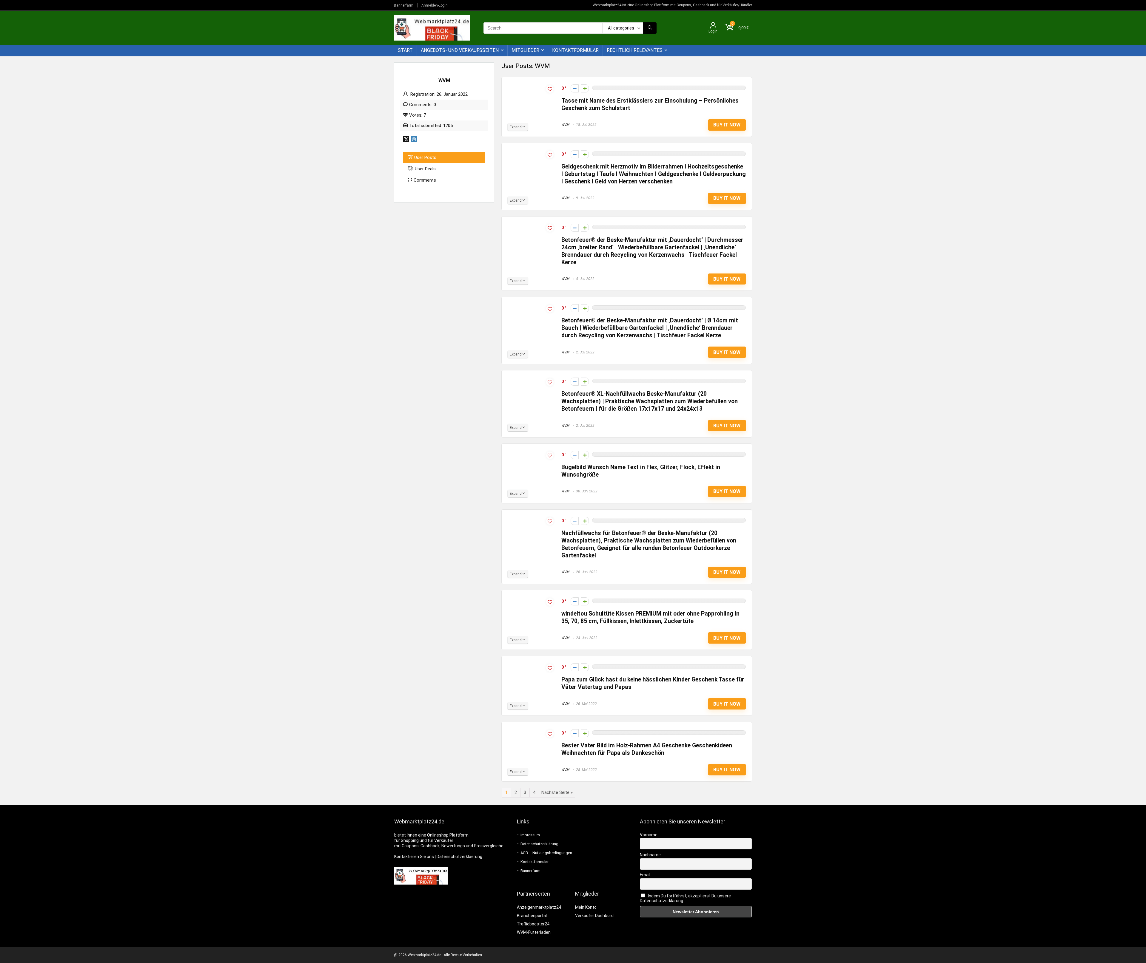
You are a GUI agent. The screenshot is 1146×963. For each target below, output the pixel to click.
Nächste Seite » (557, 792)
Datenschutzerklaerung (459, 856)
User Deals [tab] (425, 168)
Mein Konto (586, 907)
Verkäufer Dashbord (594, 915)
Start (405, 50)
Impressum (530, 835)
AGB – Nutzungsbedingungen (546, 853)
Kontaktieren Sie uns (414, 856)
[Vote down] (575, 88)
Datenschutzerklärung (539, 844)
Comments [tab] (425, 180)
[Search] (650, 28)
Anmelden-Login (434, 5)
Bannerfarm (403, 5)
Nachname (650, 854)
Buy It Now (726, 125)
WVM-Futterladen (534, 932)
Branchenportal (532, 915)
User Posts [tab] (425, 157)
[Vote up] (585, 88)
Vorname (648, 834)
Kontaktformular (575, 50)
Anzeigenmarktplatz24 (539, 907)
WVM (565, 125)
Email (645, 874)
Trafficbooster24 (533, 924)
